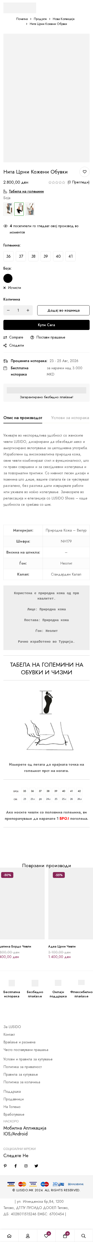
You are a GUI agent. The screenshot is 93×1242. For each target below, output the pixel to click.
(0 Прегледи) (78, 182)
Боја (7, 268)
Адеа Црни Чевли (62, 946)
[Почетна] (9, 1236)
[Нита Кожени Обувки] (8, 209)
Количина (11, 299)
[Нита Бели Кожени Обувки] (30, 209)
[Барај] (83, 1236)
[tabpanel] (46, 641)
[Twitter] (36, 1166)
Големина (12, 245)
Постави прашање (50, 337)
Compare (16, 337)
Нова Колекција (63, 19)
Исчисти (14, 287)
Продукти (40, 19)
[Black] (8, 278)
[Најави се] (28, 1236)
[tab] (22, 418)
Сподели (16, 345)
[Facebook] (15, 1166)
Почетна (22, 19)
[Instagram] (26, 1166)
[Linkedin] (5, 1166)
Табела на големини (26, 191)
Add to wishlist (84, 172)
